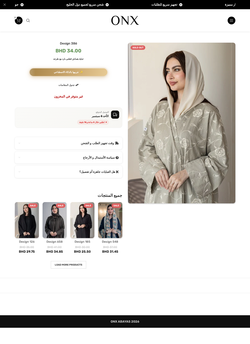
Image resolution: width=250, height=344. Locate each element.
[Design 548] (110, 220)
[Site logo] (125, 20)
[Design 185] (82, 220)
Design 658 (54, 241)
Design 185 (82, 241)
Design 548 (110, 241)
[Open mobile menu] (231, 20)
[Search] (28, 20)
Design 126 (27, 241)
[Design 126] (27, 220)
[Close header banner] (4, 4)
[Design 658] (55, 220)
